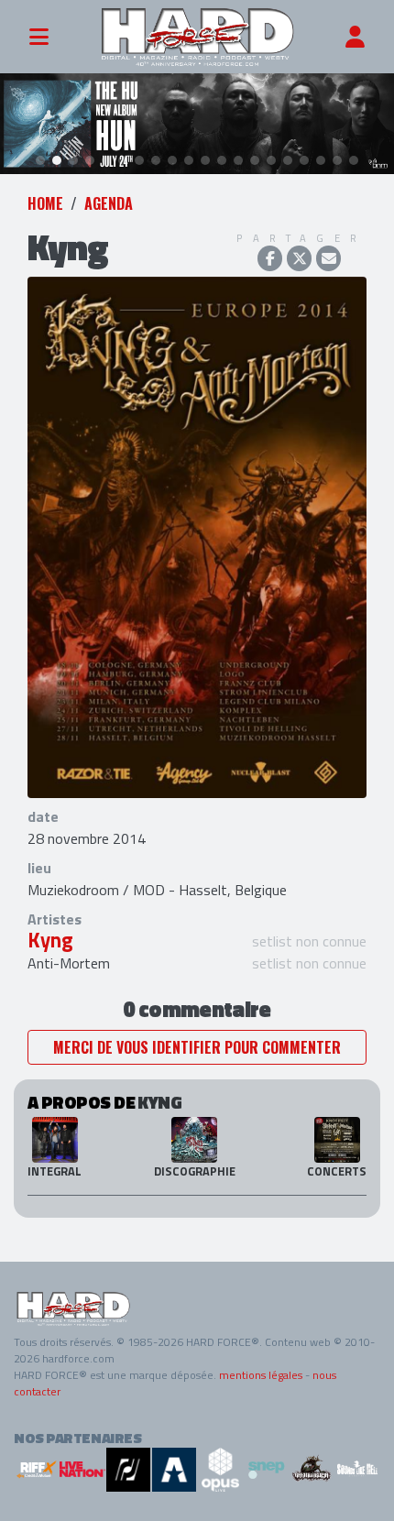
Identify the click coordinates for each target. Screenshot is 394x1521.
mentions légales (260, 1375)
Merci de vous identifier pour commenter (197, 1047)
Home (45, 203)
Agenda (108, 203)
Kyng (50, 940)
